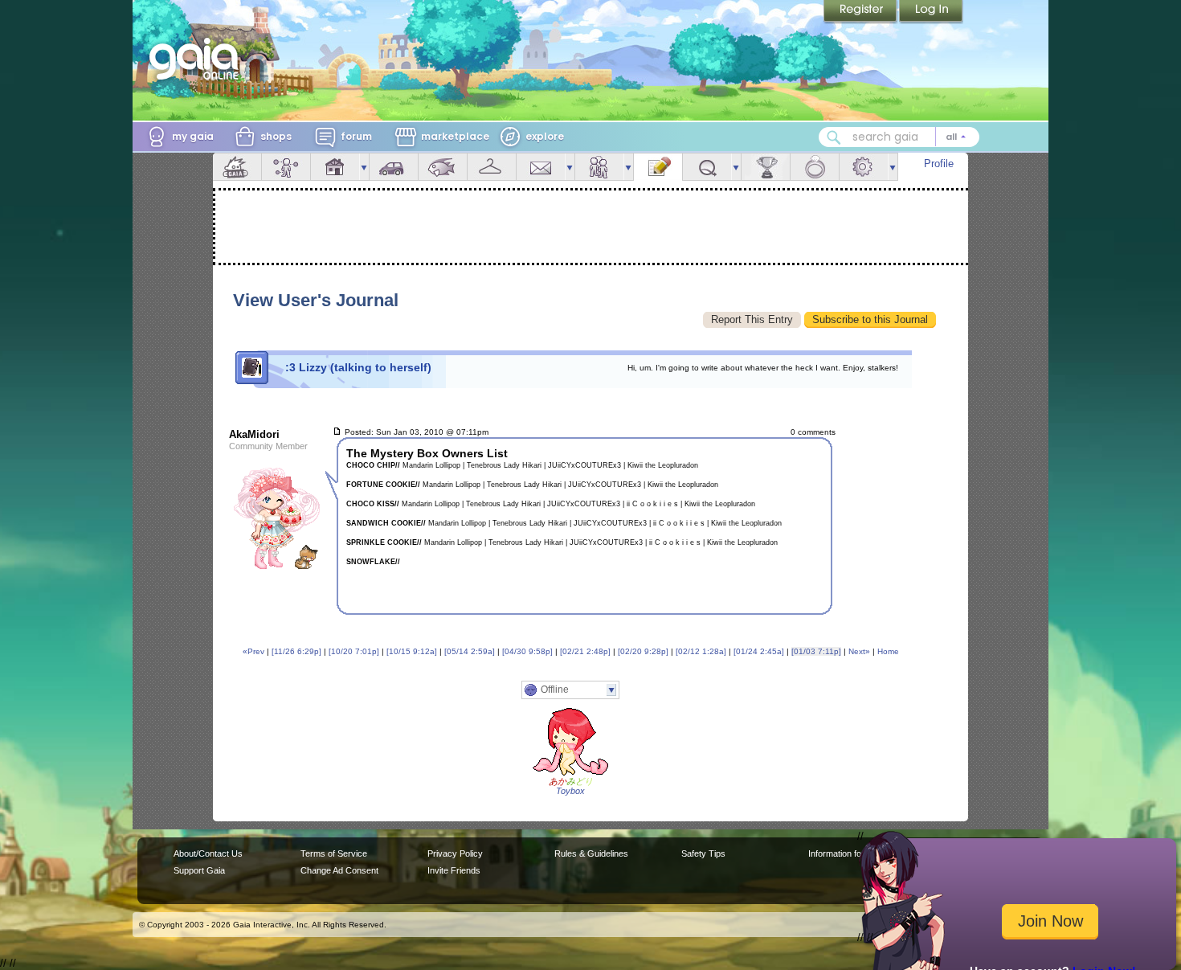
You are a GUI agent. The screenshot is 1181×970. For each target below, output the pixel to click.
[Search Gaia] (834, 137)
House (335, 166)
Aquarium (443, 166)
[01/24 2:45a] (759, 651)
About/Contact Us (208, 853)
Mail (541, 166)
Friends (599, 166)
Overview (237, 166)
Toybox (570, 791)
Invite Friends (453, 870)
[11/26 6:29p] (296, 651)
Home (888, 651)
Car (394, 166)
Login (931, 12)
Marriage (815, 166)
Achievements (766, 166)
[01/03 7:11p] (816, 651)
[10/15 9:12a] (411, 651)
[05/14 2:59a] (469, 651)
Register (861, 12)
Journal (658, 166)
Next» (859, 651)
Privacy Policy (455, 853)
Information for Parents (852, 853)
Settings (864, 166)
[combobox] (899, 137)
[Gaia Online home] (197, 59)
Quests (707, 166)
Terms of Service (333, 853)
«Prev (253, 651)
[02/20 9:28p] (643, 651)
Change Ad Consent (339, 870)
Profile (939, 164)
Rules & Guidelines (591, 853)
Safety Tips (703, 853)
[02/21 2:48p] (585, 651)
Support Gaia (199, 870)
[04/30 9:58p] (527, 651)
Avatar (286, 166)
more (364, 166)
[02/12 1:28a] (701, 651)
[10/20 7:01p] (354, 651)
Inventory (492, 166)
